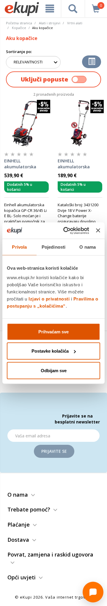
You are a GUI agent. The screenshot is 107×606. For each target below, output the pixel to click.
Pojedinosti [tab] (53, 247)
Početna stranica (19, 23)
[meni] (50, 8)
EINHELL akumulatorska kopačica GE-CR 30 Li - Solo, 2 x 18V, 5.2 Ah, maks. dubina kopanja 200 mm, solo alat (79, 164)
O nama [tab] (87, 247)
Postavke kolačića (50, 351)
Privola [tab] (19, 247)
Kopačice (19, 27)
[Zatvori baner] (98, 230)
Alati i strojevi (49, 23)
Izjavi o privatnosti (49, 298)
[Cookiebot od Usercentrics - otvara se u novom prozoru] (66, 230)
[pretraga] (73, 8)
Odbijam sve (54, 370)
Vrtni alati (74, 23)
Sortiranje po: (19, 51)
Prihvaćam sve (53, 331)
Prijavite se (54, 451)
